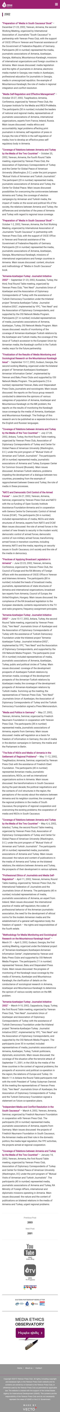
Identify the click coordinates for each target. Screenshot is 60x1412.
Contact (39, 1368)
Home (19, 1368)
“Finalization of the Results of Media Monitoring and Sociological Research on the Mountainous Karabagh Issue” (29, 358)
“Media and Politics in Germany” (18, 712)
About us (28, 1368)
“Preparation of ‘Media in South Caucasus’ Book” (27, 23)
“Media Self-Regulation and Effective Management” (28, 94)
